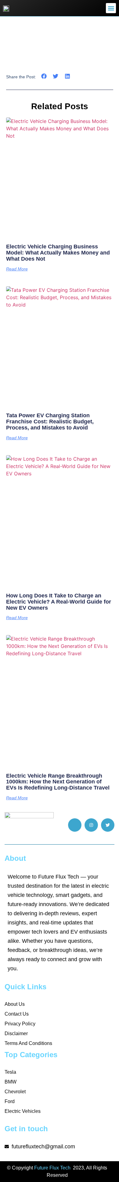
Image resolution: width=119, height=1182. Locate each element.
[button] (111, 8)
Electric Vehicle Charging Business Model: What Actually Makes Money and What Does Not (58, 252)
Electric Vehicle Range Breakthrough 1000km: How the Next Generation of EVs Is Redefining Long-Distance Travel (58, 782)
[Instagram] (91, 825)
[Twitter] (107, 825)
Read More (17, 269)
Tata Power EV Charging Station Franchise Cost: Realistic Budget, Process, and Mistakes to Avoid (50, 421)
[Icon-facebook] (74, 825)
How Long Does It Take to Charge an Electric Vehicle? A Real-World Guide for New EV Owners (58, 602)
